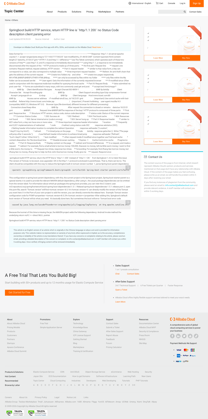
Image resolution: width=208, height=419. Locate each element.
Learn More (158, 58)
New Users (146, 376)
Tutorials (126, 380)
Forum (109, 343)
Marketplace (104, 11)
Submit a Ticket (113, 327)
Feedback (110, 339)
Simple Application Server (51, 327)
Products (62, 11)
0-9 (133, 385)
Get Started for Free (19, 292)
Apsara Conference (15, 347)
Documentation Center (149, 323)
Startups (11, 343)
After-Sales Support (114, 331)
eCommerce (116, 372)
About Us (23, 397)
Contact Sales (195, 12)
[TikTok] (196, 336)
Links (86, 397)
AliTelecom (109, 402)
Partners (120, 11)
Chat (117, 274)
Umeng (132, 402)
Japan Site (38, 376)
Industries (76, 380)
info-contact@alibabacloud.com (179, 185)
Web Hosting (133, 372)
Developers (91, 380)
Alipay (154, 402)
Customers (12, 335)
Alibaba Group (11, 402)
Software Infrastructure (106, 376)
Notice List (71, 397)
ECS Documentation (57, 376)
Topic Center (38, 380)
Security (148, 372)
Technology (78, 323)
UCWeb (125, 402)
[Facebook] (172, 336)
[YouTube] (190, 336)
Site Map (143, 343)
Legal (56, 397)
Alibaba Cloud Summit (16, 351)
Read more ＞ (97, 47)
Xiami (139, 402)
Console (171, 3)
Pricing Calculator (114, 347)
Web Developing (109, 380)
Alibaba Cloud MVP (147, 327)
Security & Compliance (149, 331)
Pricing (89, 11)
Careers (8, 397)
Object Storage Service (95, 372)
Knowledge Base (80, 327)
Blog (75, 343)
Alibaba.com (70, 402)
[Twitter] (184, 336)
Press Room (144, 335)
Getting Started (80, 339)
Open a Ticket (121, 290)
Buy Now (186, 58)
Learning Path (129, 376)
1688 (79, 402)
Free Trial (44, 323)
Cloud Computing (58, 380)
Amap (118, 402)
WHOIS (142, 339)
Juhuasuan (49, 402)
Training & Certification (83, 351)
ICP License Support (82, 335)
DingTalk (146, 402)
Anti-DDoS (74, 372)
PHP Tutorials (142, 380)
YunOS (101, 402)
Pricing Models (13, 327)
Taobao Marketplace (28, 402)
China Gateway (80, 331)
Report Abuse (112, 335)
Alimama (87, 402)
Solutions (76, 11)
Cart (161, 3)
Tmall (40, 402)
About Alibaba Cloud (16, 323)
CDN (62, 372)
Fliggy (94, 402)
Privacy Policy (41, 397)
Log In (182, 3)
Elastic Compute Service (43, 372)
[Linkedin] (178, 336)
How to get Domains (81, 376)
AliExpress (59, 402)
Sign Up (197, 3)
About (50, 11)
